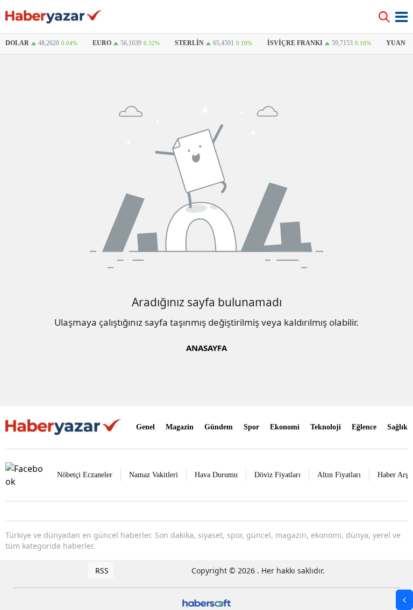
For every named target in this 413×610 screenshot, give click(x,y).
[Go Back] (404, 600)
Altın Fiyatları (339, 475)
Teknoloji (325, 427)
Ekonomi (285, 427)
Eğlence (364, 427)
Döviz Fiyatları (277, 475)
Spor (251, 427)
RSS (101, 570)
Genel (145, 427)
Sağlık (397, 427)
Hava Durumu (216, 475)
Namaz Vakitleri (153, 475)
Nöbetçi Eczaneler (84, 475)
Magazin (180, 427)
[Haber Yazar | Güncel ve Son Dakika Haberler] (64, 426)
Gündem (218, 427)
